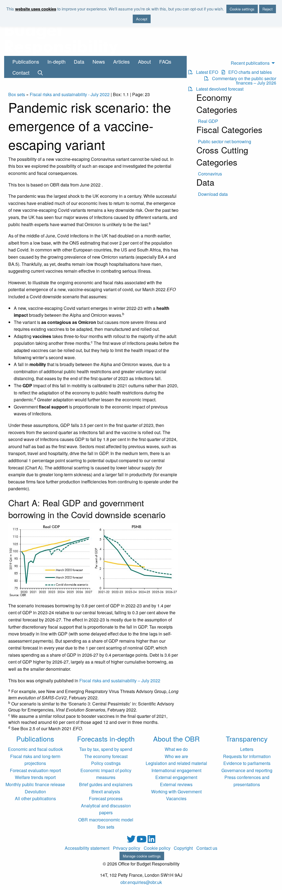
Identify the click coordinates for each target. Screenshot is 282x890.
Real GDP (208, 121)
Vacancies (176, 798)
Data (79, 61)
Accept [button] (141, 18)
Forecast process (106, 798)
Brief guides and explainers (105, 784)
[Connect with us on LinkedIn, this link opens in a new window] (151, 840)
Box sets (16, 94)
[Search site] (40, 72)
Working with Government (176, 791)
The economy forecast (106, 756)
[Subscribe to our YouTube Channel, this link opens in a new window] (142, 840)
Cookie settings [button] (242, 9)
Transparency (247, 738)
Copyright (183, 848)
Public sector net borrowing (224, 141)
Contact (20, 72)
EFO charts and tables (248, 72)
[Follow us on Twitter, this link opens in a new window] (132, 840)
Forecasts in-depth (106, 738)
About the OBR (176, 738)
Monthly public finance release (35, 784)
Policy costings (106, 763)
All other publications (35, 798)
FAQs (165, 61)
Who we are (176, 756)
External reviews (176, 784)
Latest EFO (205, 72)
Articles (121, 61)
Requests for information (247, 756)
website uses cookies (35, 9)
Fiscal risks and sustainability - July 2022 (70, 94)
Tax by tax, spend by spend (105, 749)
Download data (213, 194)
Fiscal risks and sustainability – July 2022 (119, 680)
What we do (176, 749)
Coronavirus (210, 174)
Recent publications (250, 63)
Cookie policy (157, 848)
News (99, 61)
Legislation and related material (176, 763)
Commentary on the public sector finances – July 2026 (242, 80)
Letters (246, 749)
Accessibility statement (87, 848)
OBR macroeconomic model (105, 819)
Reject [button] (267, 9)
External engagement (176, 777)
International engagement (176, 770)
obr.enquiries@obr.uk (141, 882)
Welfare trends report (35, 777)
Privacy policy (126, 848)
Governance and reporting (246, 770)
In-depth (56, 61)
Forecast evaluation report (35, 770)
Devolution (35, 791)
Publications (25, 61)
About (144, 61)
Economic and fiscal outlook (35, 749)
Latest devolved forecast (218, 89)
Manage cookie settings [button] (142, 856)
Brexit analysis (105, 791)
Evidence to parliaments (246, 763)
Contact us (206, 848)
